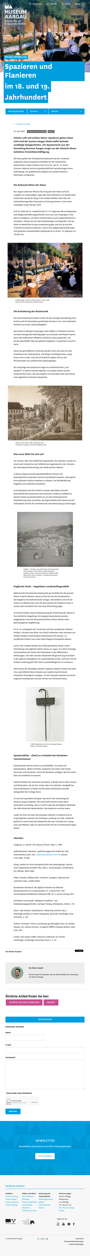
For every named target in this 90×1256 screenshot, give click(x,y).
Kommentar (10, 1058)
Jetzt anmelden (45, 1156)
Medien (61, 1211)
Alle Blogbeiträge (16, 111)
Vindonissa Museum (29, 1211)
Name (8, 1033)
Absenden (13, 1111)
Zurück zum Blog (23, 124)
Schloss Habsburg (11, 1202)
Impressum (80, 1239)
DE (38, 1239)
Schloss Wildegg (11, 1205)
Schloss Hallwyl (11, 1199)
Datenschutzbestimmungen (74, 1241)
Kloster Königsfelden (29, 1202)
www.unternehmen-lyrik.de (48, 855)
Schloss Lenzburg (11, 1196)
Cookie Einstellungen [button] (76, 1244)
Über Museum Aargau (67, 1208)
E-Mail (8, 1045)
